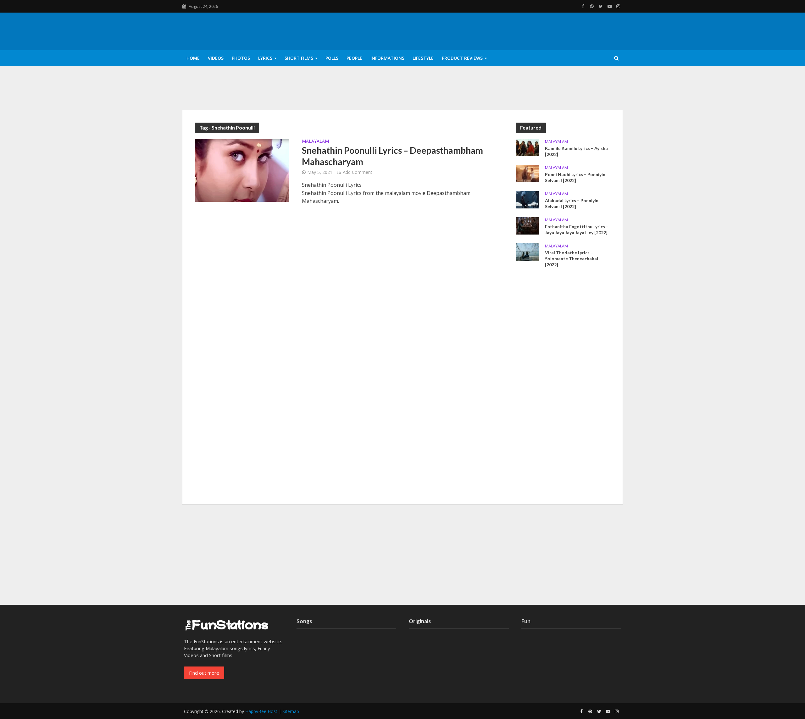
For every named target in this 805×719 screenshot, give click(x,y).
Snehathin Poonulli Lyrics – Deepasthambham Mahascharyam (392, 156)
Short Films (299, 58)
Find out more (204, 673)
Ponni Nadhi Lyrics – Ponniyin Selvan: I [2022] (575, 177)
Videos (216, 58)
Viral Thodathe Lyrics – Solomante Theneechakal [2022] (571, 258)
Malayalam (315, 141)
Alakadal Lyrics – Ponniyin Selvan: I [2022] (571, 203)
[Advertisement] (563, 388)
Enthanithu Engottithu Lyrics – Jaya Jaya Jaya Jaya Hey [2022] (576, 229)
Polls (331, 58)
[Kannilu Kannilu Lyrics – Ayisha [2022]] (527, 147)
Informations (387, 58)
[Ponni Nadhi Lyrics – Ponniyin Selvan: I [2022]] (527, 173)
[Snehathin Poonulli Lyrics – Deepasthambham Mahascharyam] (242, 169)
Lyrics (265, 58)
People (354, 58)
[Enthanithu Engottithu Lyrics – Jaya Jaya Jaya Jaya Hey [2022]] (527, 225)
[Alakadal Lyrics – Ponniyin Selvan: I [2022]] (527, 199)
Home (193, 58)
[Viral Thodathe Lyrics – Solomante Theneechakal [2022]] (527, 251)
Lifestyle (423, 58)
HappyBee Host (261, 711)
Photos (241, 58)
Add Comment (357, 172)
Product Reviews (462, 58)
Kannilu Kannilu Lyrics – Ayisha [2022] (576, 151)
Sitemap (290, 711)
